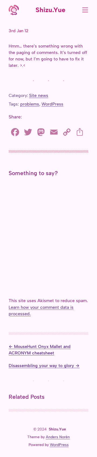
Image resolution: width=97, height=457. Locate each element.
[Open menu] (85, 10)
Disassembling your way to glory (41, 365)
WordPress (52, 104)
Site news (38, 95)
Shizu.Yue (50, 10)
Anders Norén (58, 437)
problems (29, 104)
